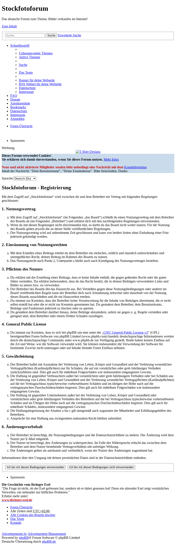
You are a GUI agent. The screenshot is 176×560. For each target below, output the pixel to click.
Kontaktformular (135, 167)
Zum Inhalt (9, 26)
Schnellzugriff (19, 45)
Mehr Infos (111, 159)
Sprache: (8, 178)
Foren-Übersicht (21, 507)
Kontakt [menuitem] (15, 522)
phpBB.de (49, 541)
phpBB (24, 537)
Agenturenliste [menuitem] (20, 103)
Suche (51, 35)
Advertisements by (14, 534)
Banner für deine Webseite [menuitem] (37, 80)
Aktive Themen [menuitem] (29, 57)
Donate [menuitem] (15, 99)
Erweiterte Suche (69, 35)
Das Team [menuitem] (26, 72)
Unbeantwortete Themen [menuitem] (36, 53)
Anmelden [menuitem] (17, 119)
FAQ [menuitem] (13, 95)
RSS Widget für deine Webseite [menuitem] (40, 84)
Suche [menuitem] (23, 65)
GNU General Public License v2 (125, 332)
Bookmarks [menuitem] (18, 107)
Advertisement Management (47, 534)
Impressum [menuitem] (26, 92)
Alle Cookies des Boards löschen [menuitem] (32, 515)
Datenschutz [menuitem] (27, 88)
